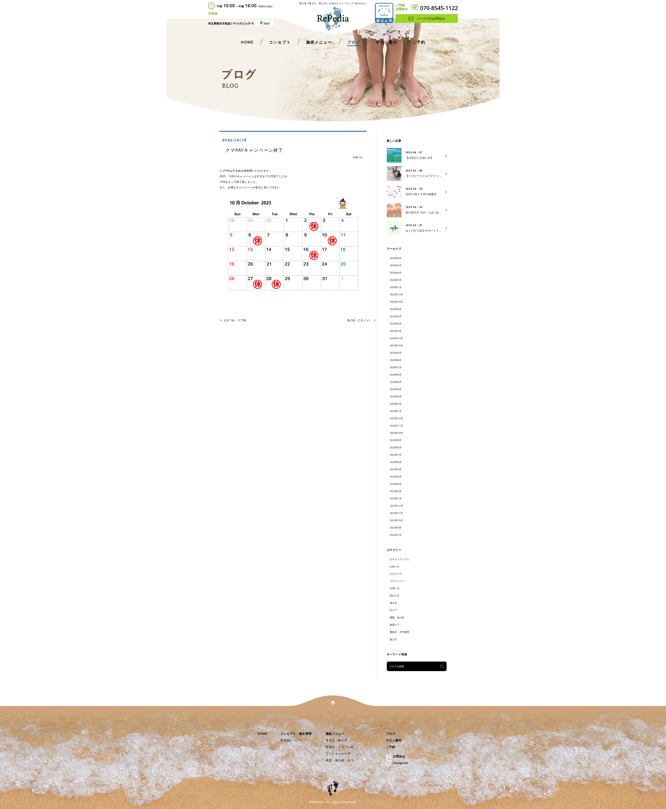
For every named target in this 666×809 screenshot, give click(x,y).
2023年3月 (396, 484)
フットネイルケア (338, 754)
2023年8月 (396, 447)
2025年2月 (396, 331)
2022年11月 (396, 513)
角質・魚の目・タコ (340, 760)
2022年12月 (396, 505)
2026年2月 (396, 280)
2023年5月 (396, 469)
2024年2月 (396, 403)
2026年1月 (396, 287)
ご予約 (419, 41)
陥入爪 (393, 639)
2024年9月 (396, 352)
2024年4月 (396, 389)
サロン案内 (386, 42)
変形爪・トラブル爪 (340, 747)
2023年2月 (396, 491)
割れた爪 (394, 595)
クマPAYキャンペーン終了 (254, 150)
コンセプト (280, 42)
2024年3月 (396, 396)
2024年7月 (396, 367)
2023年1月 (396, 498)
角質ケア (394, 624)
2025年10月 (396, 301)
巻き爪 (393, 602)
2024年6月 (396, 374)
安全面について (291, 740)
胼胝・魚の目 (397, 617)
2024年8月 (396, 360)
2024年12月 (396, 338)
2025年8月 (396, 309)
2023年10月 (396, 433)
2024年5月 (396, 382)
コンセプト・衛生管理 (295, 733)
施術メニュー (319, 42)
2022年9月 (396, 527)
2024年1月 (396, 411)
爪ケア (393, 610)
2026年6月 (396, 258)
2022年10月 (396, 520)
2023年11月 (396, 425)
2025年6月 (396, 316)
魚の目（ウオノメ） (359, 320)
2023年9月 (396, 440)
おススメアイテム (399, 559)
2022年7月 (396, 535)
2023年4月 (396, 476)
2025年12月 (396, 294)
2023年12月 (396, 418)
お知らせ (357, 157)
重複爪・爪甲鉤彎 (399, 632)
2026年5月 (396, 265)
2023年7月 (396, 454)
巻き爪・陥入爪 (336, 740)
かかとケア (396, 573)
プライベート (397, 581)
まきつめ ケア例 (235, 320)
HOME (247, 42)
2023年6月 (396, 462)
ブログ (390, 733)
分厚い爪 (394, 588)
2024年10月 (396, 345)
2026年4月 (396, 272)
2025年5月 (396, 323)
